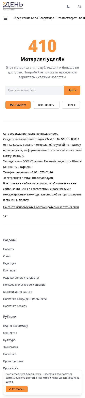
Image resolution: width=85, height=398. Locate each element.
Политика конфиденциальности (25, 299)
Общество (10, 333)
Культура (9, 340)
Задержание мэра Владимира (33, 18)
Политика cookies (15, 306)
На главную (18, 104)
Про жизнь (10, 368)
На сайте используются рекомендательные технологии (41, 207)
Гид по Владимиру (15, 326)
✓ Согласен (17, 389)
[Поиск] (79, 6)
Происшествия (13, 361)
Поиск (71, 105)
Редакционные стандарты (21, 277)
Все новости (46, 105)
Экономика (10, 347)
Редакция (9, 263)
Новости (8, 249)
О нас (7, 256)
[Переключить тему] (68, 6)
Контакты (9, 270)
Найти (72, 90)
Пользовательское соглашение (24, 284)
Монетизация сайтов (17, 292)
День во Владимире (13, 6)
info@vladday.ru (42, 178)
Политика (9, 354)
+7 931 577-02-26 (41, 172)
